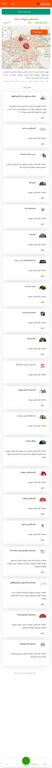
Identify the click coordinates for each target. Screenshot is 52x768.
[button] (26, 45)
